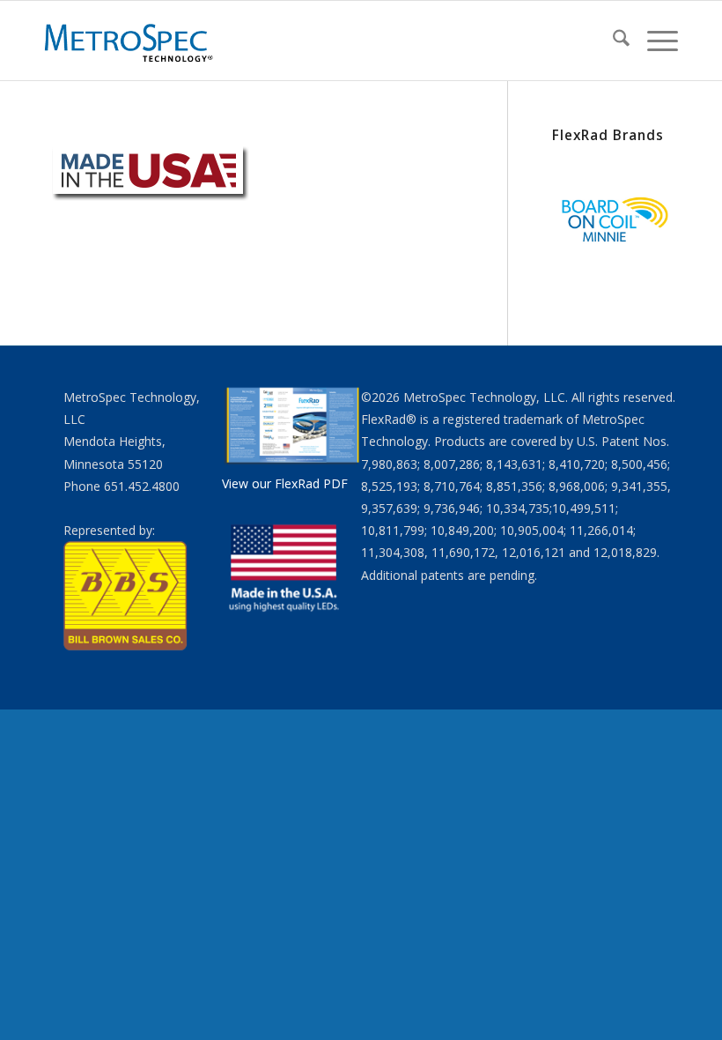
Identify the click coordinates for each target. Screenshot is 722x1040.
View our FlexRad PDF (285, 483)
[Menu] (654, 40)
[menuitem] (612, 40)
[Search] (612, 40)
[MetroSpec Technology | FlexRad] (130, 40)
